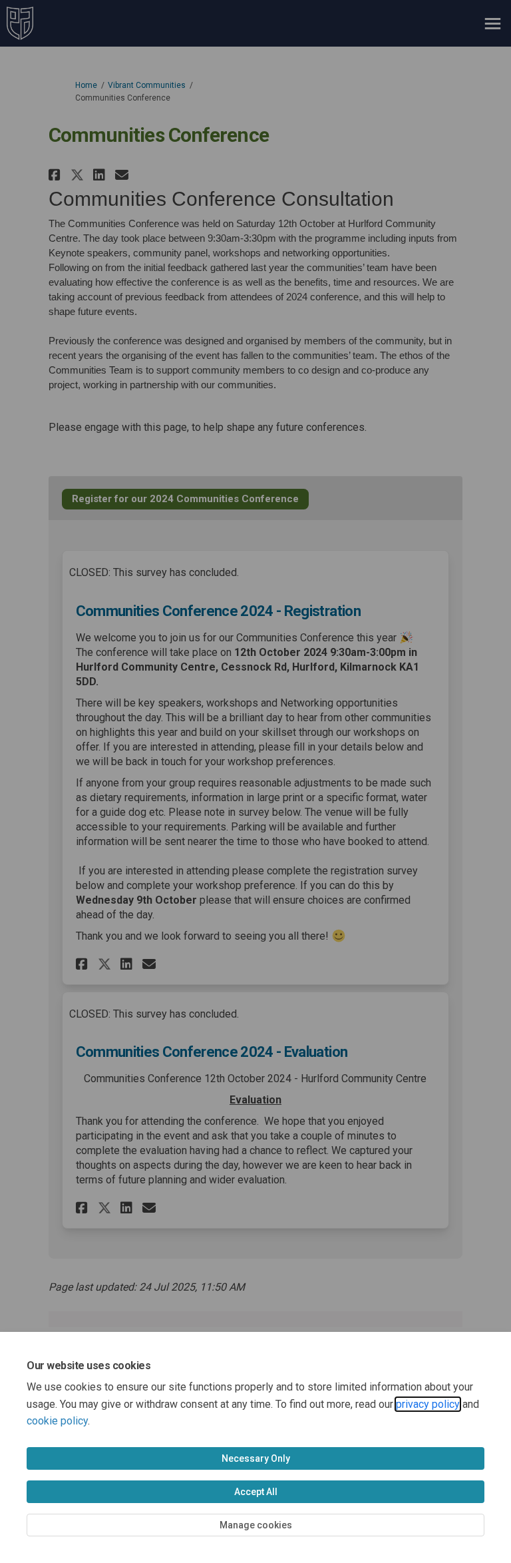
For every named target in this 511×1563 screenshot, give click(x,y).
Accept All (255, 1491)
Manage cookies (256, 1525)
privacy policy (428, 1404)
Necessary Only (256, 1458)
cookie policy (57, 1420)
